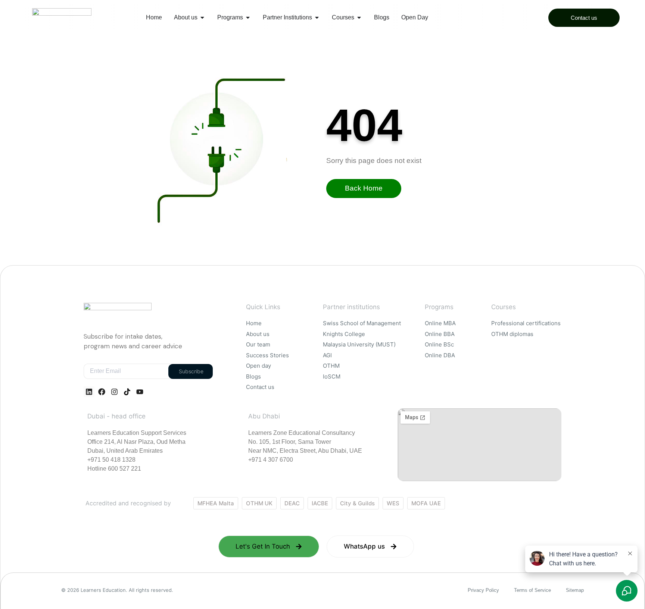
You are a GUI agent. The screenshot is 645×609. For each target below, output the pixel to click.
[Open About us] (202, 17)
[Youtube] (139, 391)
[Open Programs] (248, 17)
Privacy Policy (483, 590)
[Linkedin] (89, 391)
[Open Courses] (359, 17)
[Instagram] (114, 391)
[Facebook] (101, 391)
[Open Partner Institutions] (317, 17)
